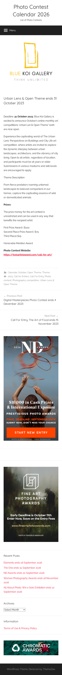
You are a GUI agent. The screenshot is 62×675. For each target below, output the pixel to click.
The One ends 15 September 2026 (22, 567)
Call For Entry (37, 276)
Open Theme (34, 272)
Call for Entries (21, 276)
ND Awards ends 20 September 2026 (24, 573)
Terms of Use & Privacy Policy (20, 628)
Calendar (12, 272)
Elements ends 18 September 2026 (23, 562)
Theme (46, 272)
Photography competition (25, 280)
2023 (10, 276)
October (22, 272)
